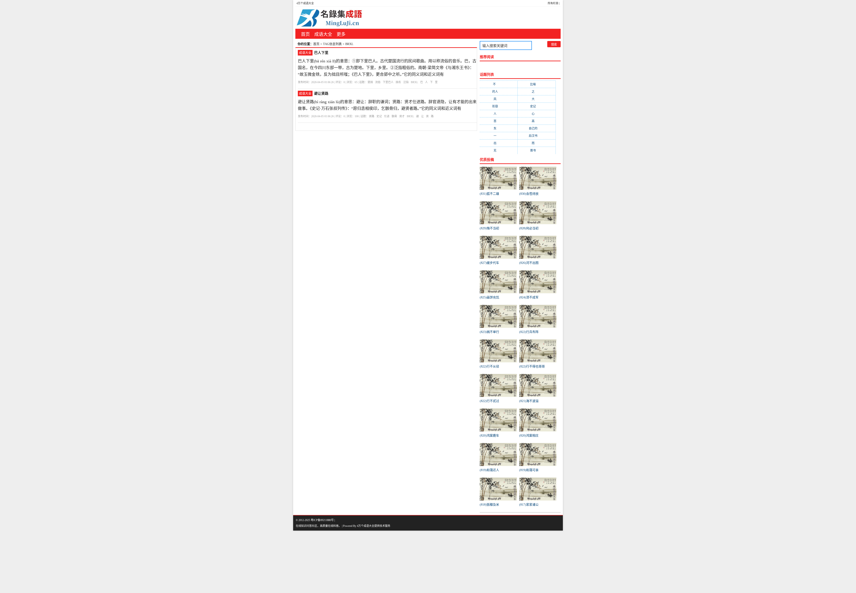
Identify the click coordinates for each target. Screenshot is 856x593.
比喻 (536, 84)
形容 (498, 106)
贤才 (402, 116)
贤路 (371, 116)
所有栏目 (553, 3)
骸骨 (394, 116)
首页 (305, 34)
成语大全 (323, 34)
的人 (498, 91)
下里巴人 (388, 82)
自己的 (537, 128)
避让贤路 (321, 93)
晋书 (536, 150)
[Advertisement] (134, 562)
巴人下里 (321, 53)
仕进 (386, 116)
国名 (398, 82)
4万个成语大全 (305, 3)
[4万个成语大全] (328, 18)
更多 (341, 34)
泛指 (406, 82)
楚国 (370, 82)
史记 (379, 116)
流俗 (378, 82)
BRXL (414, 82)
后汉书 (537, 135)
